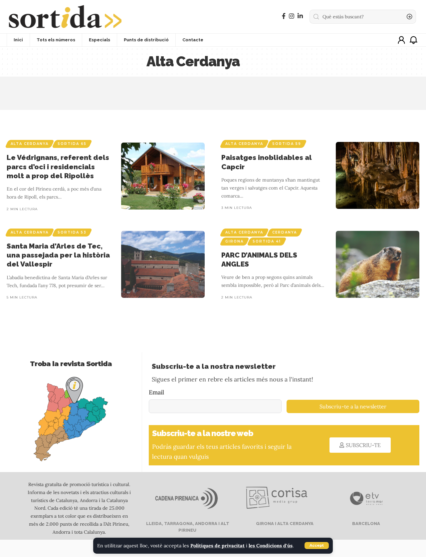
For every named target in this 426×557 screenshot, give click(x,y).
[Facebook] (283, 16)
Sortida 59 (286, 144)
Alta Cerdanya (30, 144)
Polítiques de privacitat (217, 546)
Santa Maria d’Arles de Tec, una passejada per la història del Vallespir (58, 255)
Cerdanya (284, 232)
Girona (234, 241)
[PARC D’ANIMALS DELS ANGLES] (377, 264)
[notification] (413, 40)
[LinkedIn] (300, 16)
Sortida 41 (267, 241)
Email (156, 392)
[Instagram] (291, 16)
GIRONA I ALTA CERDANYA (284, 523)
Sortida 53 (72, 232)
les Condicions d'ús (271, 546)
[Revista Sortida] (65, 16)
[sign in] (401, 40)
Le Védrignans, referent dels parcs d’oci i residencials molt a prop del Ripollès (58, 166)
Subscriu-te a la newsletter (353, 406)
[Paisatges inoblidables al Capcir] (377, 175)
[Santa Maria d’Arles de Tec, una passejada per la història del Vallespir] (163, 264)
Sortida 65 (72, 144)
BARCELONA (365, 523)
